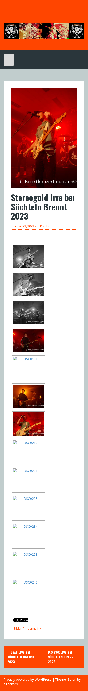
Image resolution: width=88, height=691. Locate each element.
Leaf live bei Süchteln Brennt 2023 (20, 657)
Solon (72, 679)
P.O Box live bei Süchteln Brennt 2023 (61, 657)
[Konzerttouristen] (44, 30)
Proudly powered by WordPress (27, 679)
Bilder (18, 628)
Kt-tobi (44, 226)
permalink (34, 628)
